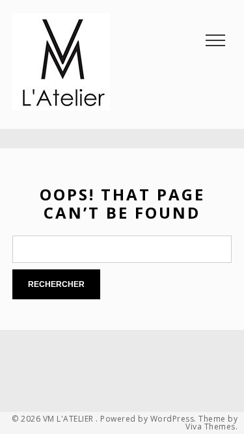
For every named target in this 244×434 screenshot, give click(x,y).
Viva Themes (210, 427)
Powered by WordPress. (148, 419)
